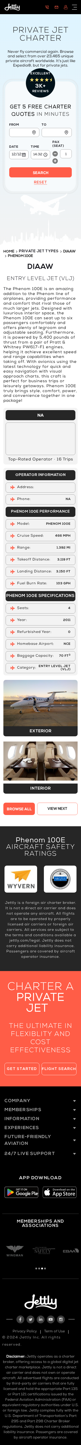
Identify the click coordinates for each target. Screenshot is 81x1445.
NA (40, 416)
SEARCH (40, 173)
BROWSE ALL (19, 809)
